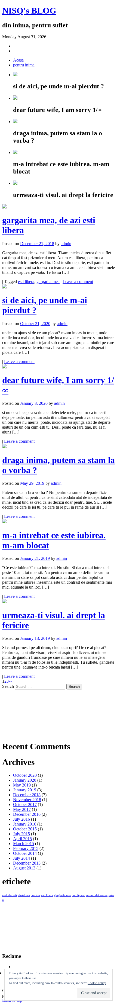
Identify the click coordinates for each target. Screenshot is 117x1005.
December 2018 (27, 794)
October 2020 (25, 775)
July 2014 (21, 858)
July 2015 (21, 833)
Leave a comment (78, 281)
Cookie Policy (97, 983)
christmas (24, 895)
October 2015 (25, 829)
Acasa (18, 60)
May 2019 (22, 785)
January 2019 (24, 790)
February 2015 (25, 848)
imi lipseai (78, 895)
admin (66, 243)
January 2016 (24, 824)
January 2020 (24, 780)
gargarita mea (48, 281)
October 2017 (25, 804)
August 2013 (24, 868)
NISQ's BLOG (29, 10)
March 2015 (23, 843)
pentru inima (24, 65)
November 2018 (27, 799)
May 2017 (22, 809)
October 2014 (25, 853)
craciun (35, 895)
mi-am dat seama (96, 895)
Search (8, 686)
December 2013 (27, 863)
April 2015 (22, 838)
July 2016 (21, 819)
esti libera (26, 281)
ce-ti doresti (9, 895)
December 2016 (27, 814)
